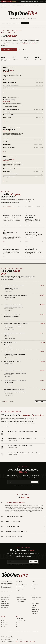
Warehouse (34, 607)
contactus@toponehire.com (22, 620)
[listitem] (23, 288)
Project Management (20, 601)
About (2, 618)
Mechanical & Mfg (20, 597)
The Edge (3, 620)
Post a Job (22, 49)
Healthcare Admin (5, 603)
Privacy (18, 622)
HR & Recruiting (35, 609)
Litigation (34, 586)
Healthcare (5, 595)
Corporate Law (35, 584)
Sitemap (18, 626)
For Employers (4, 622)
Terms (17, 624)
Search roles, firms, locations (10, 23)
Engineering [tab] (40, 206)
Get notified (33, 561)
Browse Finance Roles (9, 49)
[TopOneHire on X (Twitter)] (9, 637)
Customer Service (35, 613)
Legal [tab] (20, 206)
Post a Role (25, 23)
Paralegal (34, 588)
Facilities (33, 599)
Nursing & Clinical (5, 597)
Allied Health (4, 601)
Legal (33, 581)
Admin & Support (35, 603)
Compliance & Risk (20, 590)
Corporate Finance (20, 586)
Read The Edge (5, 426)
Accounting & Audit (20, 588)
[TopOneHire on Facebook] (12, 637)
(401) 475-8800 (19, 618)
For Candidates (4, 624)
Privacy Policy (36, 631)
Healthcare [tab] (29, 206)
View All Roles (40, 401)
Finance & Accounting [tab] (9, 206)
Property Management (36, 597)
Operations (34, 605)
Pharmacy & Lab (4, 607)
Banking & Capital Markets (22, 584)
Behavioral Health (5, 605)
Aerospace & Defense (21, 599)
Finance (19, 581)
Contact (3, 626)
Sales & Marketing (35, 611)
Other (34, 595)
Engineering (20, 595)
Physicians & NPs (5, 599)
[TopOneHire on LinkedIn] (6, 637)
